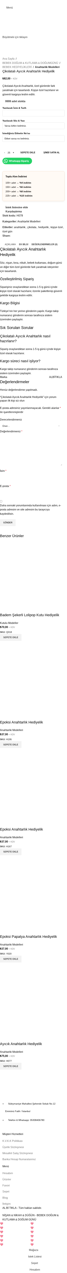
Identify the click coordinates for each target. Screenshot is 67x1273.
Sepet (5, 1191)
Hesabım (7, 1173)
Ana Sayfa (8, 58)
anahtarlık (19, 227)
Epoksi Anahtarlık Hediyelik (21, 722)
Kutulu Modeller (9, 623)
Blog (5, 1197)
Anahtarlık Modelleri (47, 67)
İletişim (6, 1203)
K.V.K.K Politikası (12, 1141)
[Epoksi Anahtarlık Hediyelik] (31, 680)
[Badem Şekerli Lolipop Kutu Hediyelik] (31, 572)
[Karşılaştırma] (4, 645)
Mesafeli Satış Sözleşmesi (17, 1153)
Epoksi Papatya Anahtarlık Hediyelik (28, 937)
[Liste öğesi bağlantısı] (33, 1112)
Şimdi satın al (51, 152)
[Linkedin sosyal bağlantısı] (37, 2)
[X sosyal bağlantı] (30, 2)
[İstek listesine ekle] (4, 608)
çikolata (31, 227)
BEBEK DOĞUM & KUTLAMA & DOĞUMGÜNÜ (30, 63)
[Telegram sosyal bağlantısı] (41, 2)
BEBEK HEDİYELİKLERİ (17, 67)
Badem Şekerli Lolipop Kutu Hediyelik (29, 615)
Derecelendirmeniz (11, 419)
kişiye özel (57, 227)
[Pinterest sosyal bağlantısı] (33, 2)
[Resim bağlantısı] (20, 1093)
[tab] (10, 244)
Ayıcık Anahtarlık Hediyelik (21, 1044)
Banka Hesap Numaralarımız (19, 1159)
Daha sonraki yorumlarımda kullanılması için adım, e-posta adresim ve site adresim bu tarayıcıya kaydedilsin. (30, 509)
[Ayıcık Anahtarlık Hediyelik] (31, 1001)
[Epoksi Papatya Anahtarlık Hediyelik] (31, 894)
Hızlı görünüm (13, 645)
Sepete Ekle (27, 152)
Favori (6, 1185)
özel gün (7, 231)
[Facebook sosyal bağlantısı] (26, 2)
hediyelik (43, 227)
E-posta (5, 486)
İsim (3, 470)
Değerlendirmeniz (11, 431)
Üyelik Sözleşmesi (13, 1147)
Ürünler (6, 1179)
